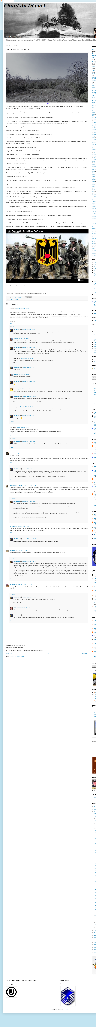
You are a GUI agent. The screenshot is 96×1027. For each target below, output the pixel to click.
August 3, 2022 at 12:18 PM (29, 396)
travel (95, 255)
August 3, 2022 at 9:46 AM (22, 374)
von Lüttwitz (15, 299)
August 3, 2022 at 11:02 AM (29, 539)
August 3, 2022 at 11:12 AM (20, 550)
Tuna (15, 389)
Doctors (94, 97)
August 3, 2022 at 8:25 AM (28, 501)
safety (93, 253)
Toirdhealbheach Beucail (16, 485)
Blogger (66, 1009)
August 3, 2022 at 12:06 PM (25, 584)
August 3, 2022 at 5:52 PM (26, 406)
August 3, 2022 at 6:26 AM (28, 469)
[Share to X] (28, 297)
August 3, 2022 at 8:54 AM (28, 347)
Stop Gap (94, 238)
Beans (11, 550)
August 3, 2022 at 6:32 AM (29, 485)
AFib (93, 191)
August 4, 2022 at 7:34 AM (28, 615)
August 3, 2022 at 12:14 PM (29, 561)
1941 (11, 299)
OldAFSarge (17, 329)
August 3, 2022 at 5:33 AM (22, 427)
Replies (13, 327)
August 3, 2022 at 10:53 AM (22, 526)
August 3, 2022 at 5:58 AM (23, 453)
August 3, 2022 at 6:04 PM (28, 415)
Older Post (84, 653)
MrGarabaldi (13, 453)
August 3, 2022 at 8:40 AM (22, 338)
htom (15, 607)
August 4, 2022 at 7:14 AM (23, 607)
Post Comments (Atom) (18, 656)
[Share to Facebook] (30, 297)
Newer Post (9, 653)
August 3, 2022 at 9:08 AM (26, 358)
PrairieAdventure (14, 584)
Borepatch (12, 526)
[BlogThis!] (27, 297)
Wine (93, 105)
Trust (93, 245)
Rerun (93, 87)
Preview (93, 235)
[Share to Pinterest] (31, 297)
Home (47, 653)
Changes (94, 199)
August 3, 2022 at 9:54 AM (28, 381)
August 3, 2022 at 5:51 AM (28, 441)
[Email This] (25, 297)
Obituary (94, 230)
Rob (15, 338)
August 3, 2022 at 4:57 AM (28, 329)
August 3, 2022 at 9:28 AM (28, 367)
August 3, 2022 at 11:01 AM (23, 389)
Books (93, 147)
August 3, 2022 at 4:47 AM (22, 308)
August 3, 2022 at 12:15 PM (29, 597)
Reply (11, 323)
